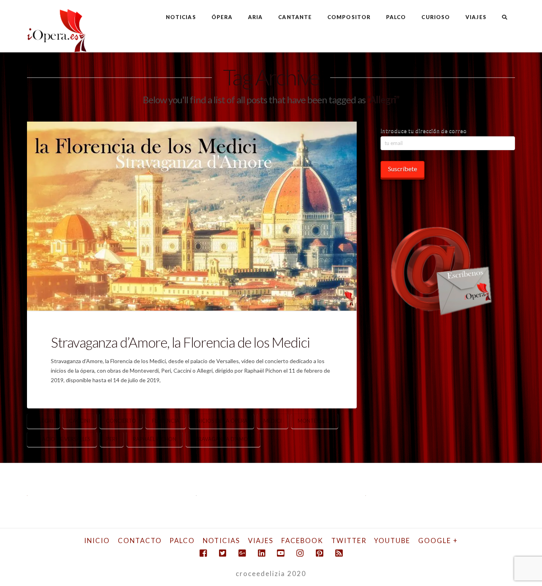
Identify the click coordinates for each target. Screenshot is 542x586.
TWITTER (349, 540)
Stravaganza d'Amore (223, 439)
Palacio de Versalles (61, 439)
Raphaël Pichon (154, 439)
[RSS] (338, 553)
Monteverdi (315, 421)
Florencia (165, 421)
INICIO (97, 540)
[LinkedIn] (261, 553)
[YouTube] (280, 553)
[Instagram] (300, 553)
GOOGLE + (438, 540)
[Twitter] (222, 553)
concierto (121, 421)
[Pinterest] (319, 553)
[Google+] (242, 553)
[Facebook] (203, 553)
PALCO (182, 540)
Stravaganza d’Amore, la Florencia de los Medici (180, 342)
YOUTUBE (392, 540)
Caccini (79, 421)
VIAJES (260, 540)
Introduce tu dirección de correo (424, 130)
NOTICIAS (221, 540)
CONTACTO (140, 540)
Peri (111, 439)
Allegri (43, 421)
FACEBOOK (302, 540)
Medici (272, 421)
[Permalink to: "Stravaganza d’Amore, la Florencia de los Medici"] (191, 216)
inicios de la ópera (221, 421)
